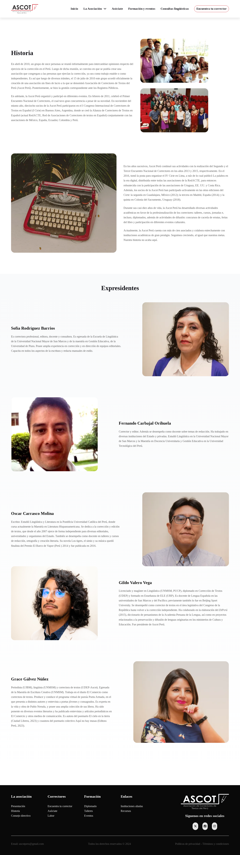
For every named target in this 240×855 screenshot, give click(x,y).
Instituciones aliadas (132, 806)
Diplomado (90, 806)
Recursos (126, 810)
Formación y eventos (141, 8)
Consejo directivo (21, 815)
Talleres (88, 810)
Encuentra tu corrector (211, 8)
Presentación (18, 806)
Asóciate (117, 8)
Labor (51, 815)
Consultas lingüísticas (175, 8)
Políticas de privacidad (187, 843)
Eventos (88, 815)
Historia (15, 810)
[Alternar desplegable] (104, 8)
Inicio (74, 8)
